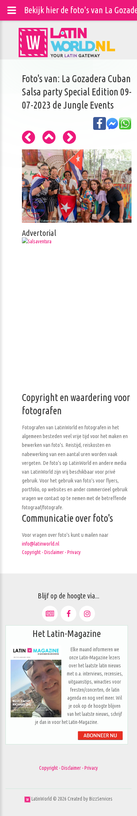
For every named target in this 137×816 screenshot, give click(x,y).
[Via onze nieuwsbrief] (50, 614)
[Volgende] (69, 137)
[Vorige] (28, 137)
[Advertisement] (68, 322)
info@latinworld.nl (40, 543)
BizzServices (101, 799)
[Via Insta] (87, 614)
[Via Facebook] (68, 614)
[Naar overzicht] (49, 137)
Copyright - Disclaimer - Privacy (51, 552)
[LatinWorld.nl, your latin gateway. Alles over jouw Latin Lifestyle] (27, 799)
